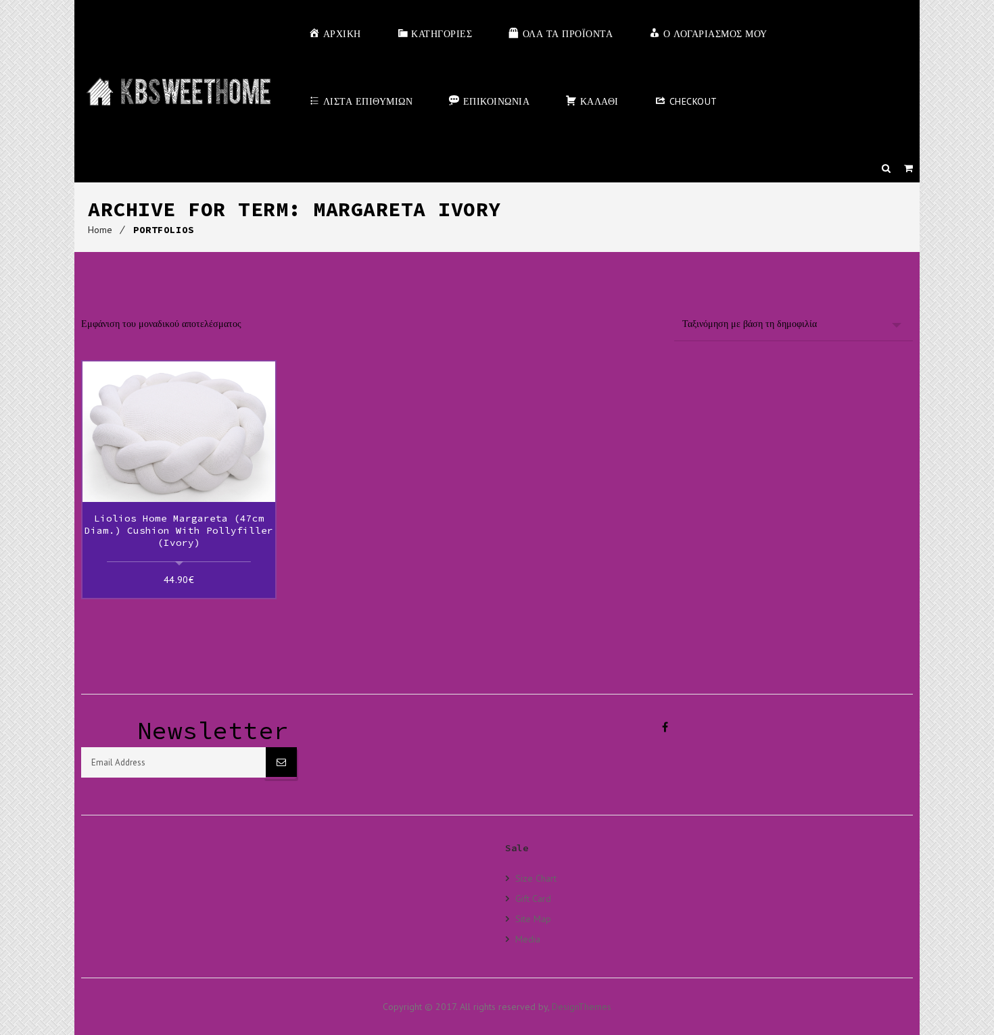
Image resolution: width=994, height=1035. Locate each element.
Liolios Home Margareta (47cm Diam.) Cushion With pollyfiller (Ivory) (179, 530)
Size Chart (536, 878)
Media (527, 938)
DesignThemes (581, 1007)
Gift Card (533, 898)
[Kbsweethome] (178, 91)
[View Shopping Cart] (908, 168)
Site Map (533, 918)
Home (100, 230)
